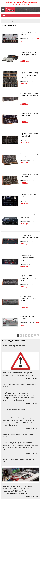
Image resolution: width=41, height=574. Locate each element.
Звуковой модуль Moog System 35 (29, 155)
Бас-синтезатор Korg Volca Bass (28, 33)
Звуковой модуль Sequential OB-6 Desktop (29, 236)
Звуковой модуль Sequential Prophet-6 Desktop (28, 298)
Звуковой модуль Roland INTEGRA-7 (29, 216)
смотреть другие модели (12, 21)
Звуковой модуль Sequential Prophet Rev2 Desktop (29, 278)
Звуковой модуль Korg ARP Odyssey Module (28, 54)
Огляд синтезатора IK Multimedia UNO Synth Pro (19, 460)
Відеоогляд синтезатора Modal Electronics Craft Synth (19, 386)
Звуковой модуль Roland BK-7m (29, 196)
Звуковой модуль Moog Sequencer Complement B (29, 95)
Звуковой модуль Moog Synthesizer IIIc (29, 115)
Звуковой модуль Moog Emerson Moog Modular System (29, 75)
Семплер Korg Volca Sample (27, 318)
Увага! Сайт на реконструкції (13, 346)
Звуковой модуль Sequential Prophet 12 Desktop (28, 258)
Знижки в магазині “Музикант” (14, 409)
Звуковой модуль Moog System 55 (29, 175)
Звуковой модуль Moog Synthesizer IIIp (29, 135)
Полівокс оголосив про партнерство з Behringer (17, 436)
